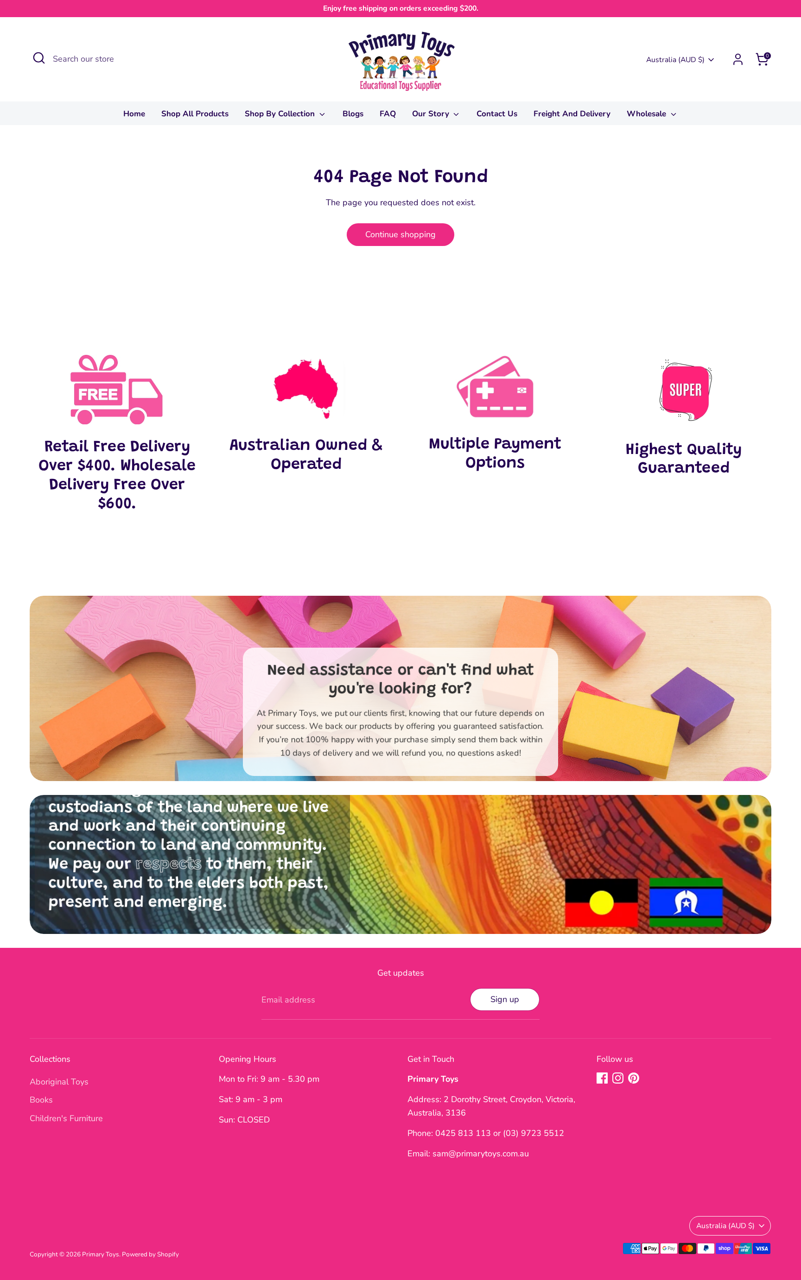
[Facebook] (602, 1078)
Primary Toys (100, 1254)
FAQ (388, 113)
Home (134, 113)
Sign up (504, 999)
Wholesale (647, 113)
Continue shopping (400, 234)
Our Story (431, 113)
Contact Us (497, 113)
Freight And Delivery (572, 113)
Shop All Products (195, 113)
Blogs (353, 113)
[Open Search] (39, 58)
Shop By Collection (281, 113)
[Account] (738, 59)
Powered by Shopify (150, 1254)
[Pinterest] (633, 1078)
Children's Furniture (66, 1118)
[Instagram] (617, 1078)
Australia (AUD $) (675, 60)
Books (41, 1099)
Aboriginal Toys (59, 1081)
